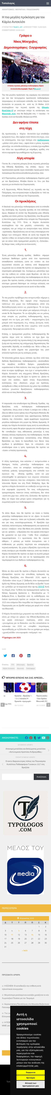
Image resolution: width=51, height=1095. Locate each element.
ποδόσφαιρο (43, 140)
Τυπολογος (8, 3)
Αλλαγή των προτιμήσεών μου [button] (30, 1084)
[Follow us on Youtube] (43, 737)
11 (12, 935)
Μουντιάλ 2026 (9, 114)
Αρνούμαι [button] (30, 1078)
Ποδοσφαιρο (33, 9)
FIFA (40, 587)
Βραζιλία (30, 665)
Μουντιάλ (20, 668)
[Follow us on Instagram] (47, 737)
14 (32, 935)
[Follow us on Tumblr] (34, 737)
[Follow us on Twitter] (39, 737)
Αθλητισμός (21, 665)
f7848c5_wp (17, 27)
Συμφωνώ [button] (30, 1072)
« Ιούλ (24, 950)
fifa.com (36, 89)
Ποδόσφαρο (30, 668)
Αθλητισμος (8, 9)
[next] (48, 705)
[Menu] (47, 3)
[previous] (3, 705)
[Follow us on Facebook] (26, 737)
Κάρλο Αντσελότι (9, 668)
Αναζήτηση (41, 777)
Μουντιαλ (20, 9)
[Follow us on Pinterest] (30, 737)
